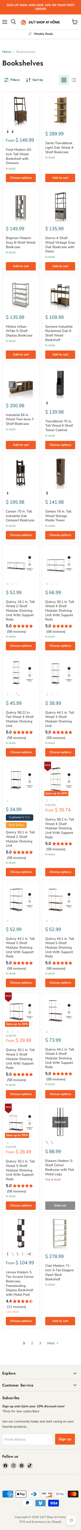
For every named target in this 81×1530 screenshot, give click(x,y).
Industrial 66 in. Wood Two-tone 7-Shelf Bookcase (20, 419)
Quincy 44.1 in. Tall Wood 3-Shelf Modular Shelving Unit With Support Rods (20, 947)
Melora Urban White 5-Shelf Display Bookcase (19, 331)
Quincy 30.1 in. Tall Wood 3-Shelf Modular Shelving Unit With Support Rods (20, 1170)
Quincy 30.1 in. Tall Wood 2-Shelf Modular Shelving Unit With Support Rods (20, 1059)
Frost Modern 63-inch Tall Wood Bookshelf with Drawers (19, 156)
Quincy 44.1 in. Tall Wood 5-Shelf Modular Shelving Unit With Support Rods (59, 947)
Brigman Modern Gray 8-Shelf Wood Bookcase (20, 242)
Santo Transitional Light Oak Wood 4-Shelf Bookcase (59, 147)
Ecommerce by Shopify (47, 1522)
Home (6, 52)
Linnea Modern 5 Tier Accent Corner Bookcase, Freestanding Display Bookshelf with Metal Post (20, 1283)
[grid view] (64, 80)
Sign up (65, 1439)
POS (22, 1522)
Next (51, 1343)
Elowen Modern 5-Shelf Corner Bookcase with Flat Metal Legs (59, 1167)
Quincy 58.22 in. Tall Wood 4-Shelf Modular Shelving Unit (20, 719)
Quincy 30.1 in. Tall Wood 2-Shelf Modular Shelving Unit (20, 839)
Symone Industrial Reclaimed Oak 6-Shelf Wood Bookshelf (58, 333)
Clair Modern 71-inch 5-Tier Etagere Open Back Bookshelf (59, 1272)
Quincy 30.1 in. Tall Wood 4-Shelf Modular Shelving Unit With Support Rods (59, 610)
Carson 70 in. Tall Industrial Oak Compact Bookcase (20, 515)
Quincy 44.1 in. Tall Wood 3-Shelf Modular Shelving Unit (59, 719)
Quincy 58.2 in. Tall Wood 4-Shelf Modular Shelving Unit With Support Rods (59, 828)
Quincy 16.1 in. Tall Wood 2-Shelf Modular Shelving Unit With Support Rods (20, 610)
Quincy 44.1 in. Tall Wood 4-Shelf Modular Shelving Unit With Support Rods (59, 1058)
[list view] (74, 80)
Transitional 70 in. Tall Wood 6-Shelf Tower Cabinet (59, 425)
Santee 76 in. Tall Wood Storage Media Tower (58, 515)
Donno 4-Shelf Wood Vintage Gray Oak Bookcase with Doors (60, 245)
